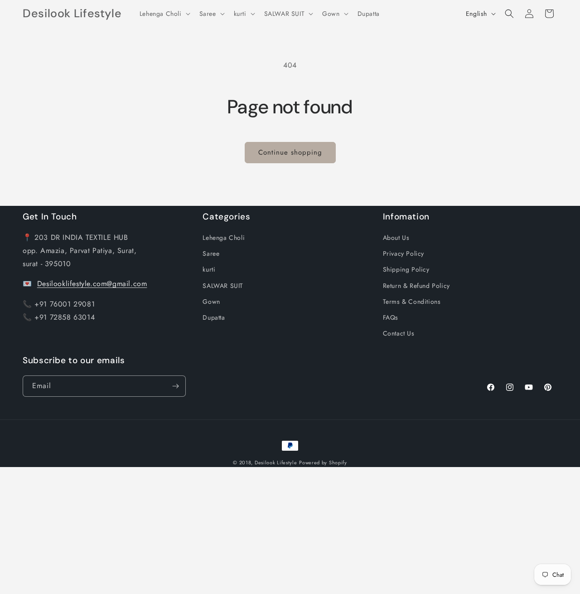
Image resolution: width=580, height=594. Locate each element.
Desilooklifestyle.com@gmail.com (92, 283)
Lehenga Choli (224, 237)
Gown (211, 301)
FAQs (390, 317)
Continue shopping (290, 152)
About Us (396, 237)
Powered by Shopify (323, 462)
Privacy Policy (403, 253)
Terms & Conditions (412, 301)
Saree (211, 253)
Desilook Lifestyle (276, 462)
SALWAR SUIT (223, 285)
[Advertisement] (272, 530)
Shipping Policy (406, 269)
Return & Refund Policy (416, 285)
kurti (209, 269)
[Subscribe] (175, 386)
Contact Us (399, 333)
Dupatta (214, 317)
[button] (164, 13)
